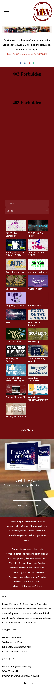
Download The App (27, 505)
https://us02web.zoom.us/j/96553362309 (27, 54)
